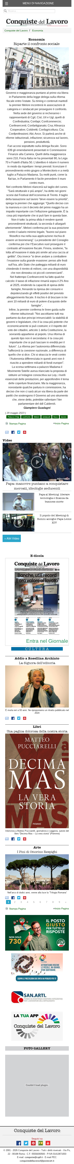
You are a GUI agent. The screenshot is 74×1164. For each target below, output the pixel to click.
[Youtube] (48, 1142)
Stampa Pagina (17, 423)
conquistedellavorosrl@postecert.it (37, 1161)
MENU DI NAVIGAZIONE (38, 3)
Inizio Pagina (62, 423)
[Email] (7, 432)
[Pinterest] (24, 432)
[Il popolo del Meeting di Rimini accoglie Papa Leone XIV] (18, 522)
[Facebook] (12, 432)
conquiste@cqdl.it (34, 1157)
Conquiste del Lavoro (16, 30)
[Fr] (40, 1142)
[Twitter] (18, 432)
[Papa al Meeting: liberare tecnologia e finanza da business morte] (18, 501)
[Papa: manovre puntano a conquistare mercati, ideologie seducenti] (37, 462)
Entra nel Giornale (47, 641)
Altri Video (11, 538)
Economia (37, 30)
